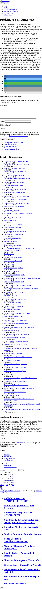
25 (3, 485)
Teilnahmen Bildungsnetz (12, 146)
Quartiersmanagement (10, 9)
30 (13, 485)
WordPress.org (8, 460)
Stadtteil (6, 8)
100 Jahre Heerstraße (15, 583)
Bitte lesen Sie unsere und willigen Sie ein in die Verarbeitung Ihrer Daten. (20, 443)
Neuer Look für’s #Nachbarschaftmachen (16, 540)
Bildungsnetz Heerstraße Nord (13, 143)
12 (5, 480)
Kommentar (4, 105)
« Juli (1, 489)
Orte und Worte (8, 13)
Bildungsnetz (4, 2)
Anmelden (7, 455)
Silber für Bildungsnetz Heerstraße (21, 560)
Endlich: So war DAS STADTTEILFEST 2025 (16, 499)
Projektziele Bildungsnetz (12, 148)
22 (11, 483)
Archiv (6, 463)
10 (1, 480)
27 (7, 485)
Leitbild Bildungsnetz (10, 144)
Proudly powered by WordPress (10, 491)
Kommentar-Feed (9, 458)
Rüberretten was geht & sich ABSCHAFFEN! (18, 514)
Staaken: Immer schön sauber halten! (22, 534)
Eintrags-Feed (8, 456)
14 (9, 480)
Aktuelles (7, 6)
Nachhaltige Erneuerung (11, 11)
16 (13, 480)
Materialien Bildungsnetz (11, 150)
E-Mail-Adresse (5, 125)
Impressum (7, 465)
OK (2, 588)
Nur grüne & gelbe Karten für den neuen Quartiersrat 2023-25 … (21, 521)
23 (13, 483)
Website (2, 128)
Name (2, 121)
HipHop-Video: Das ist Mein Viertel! (22, 565)
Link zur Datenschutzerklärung (18, 136)
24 (1, 485)
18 (3, 483)
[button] (5, 76)
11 (3, 480)
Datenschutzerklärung (22, 443)
